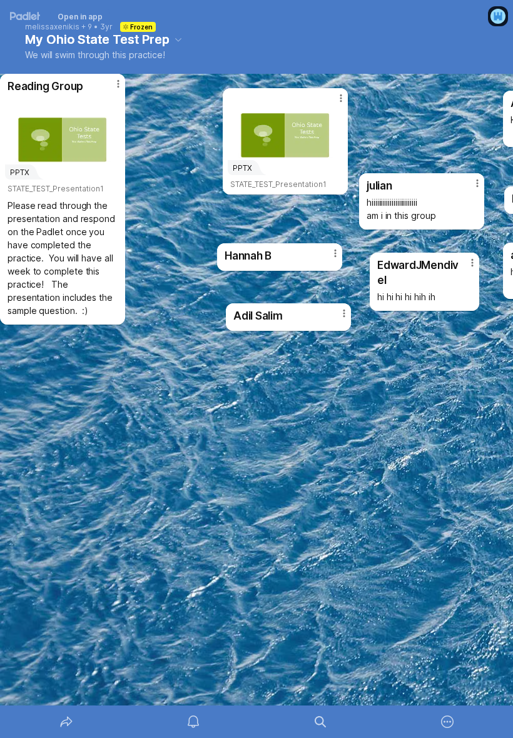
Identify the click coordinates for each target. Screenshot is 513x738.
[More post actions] (110, 89)
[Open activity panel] (193, 721)
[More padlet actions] (447, 721)
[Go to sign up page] (498, 16)
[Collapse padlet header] (178, 39)
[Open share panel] (66, 721)
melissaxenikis (52, 27)
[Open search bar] (320, 721)
